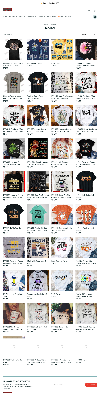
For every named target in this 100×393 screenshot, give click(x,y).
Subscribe (91, 385)
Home (46, 24)
